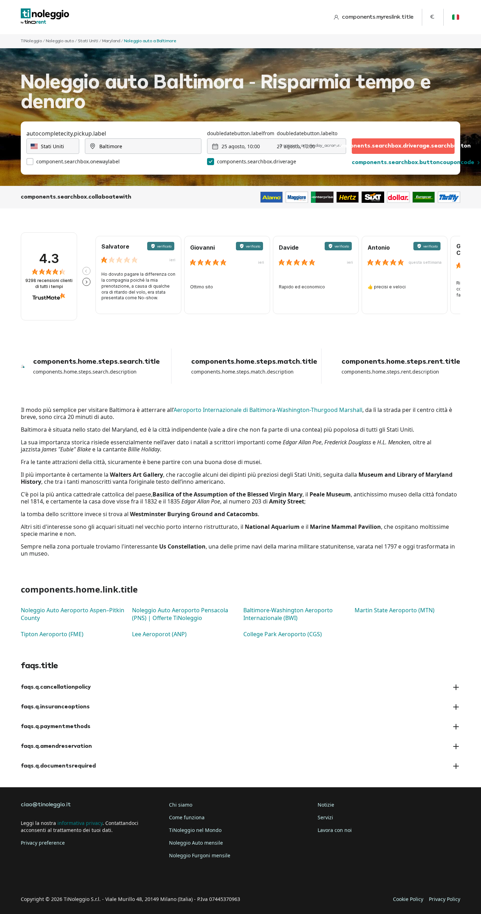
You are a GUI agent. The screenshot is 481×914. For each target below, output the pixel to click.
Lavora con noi (335, 830)
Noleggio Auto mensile (196, 842)
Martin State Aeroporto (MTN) (395, 610)
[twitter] (47, 877)
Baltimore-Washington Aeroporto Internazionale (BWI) (288, 614)
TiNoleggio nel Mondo (195, 830)
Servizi (325, 817)
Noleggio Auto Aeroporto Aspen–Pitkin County (72, 614)
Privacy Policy (444, 899)
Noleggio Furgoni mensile (199, 855)
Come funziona (187, 817)
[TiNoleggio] (45, 17)
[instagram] (67, 877)
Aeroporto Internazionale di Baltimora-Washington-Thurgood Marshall (268, 410)
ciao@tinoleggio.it (46, 805)
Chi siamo (180, 804)
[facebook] (28, 877)
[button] (86, 271)
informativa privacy (79, 823)
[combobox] (52, 146)
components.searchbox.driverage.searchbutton (403, 146)
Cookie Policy (408, 899)
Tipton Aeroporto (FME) (52, 634)
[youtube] (87, 877)
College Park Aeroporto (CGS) (282, 634)
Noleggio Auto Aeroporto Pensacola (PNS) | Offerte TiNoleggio (180, 614)
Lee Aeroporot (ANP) (159, 634)
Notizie (326, 804)
